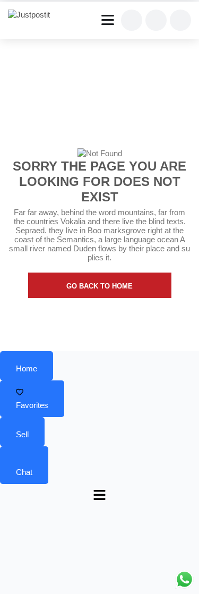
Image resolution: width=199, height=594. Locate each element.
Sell (22, 434)
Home (26, 368)
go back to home (99, 286)
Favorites (32, 405)
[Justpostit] (33, 15)
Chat (24, 472)
